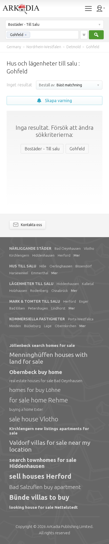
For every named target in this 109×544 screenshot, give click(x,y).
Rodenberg (39, 290)
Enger (83, 301)
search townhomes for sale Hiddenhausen (42, 463)
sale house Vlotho (33, 419)
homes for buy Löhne (35, 390)
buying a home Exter (26, 409)
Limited (69, 526)
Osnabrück (59, 290)
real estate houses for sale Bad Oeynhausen (45, 381)
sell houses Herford (40, 476)
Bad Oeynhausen (67, 248)
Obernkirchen (65, 326)
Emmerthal (39, 273)
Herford (64, 255)
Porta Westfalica (80, 319)
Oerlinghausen (60, 266)
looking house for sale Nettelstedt (43, 507)
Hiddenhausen (43, 255)
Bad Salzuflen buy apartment (45, 487)
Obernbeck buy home (35, 372)
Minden (15, 326)
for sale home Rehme (38, 400)
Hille (42, 266)
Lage (48, 326)
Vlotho (89, 248)
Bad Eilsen (17, 308)
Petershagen (38, 308)
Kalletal (88, 284)
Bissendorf (83, 266)
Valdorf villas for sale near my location (49, 446)
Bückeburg (32, 326)
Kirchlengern (19, 255)
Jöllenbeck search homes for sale (42, 345)
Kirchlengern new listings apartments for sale (49, 430)
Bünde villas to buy (39, 497)
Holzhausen (18, 290)
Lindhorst (58, 308)
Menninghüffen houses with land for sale (48, 358)
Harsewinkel (18, 273)
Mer (77, 255)
